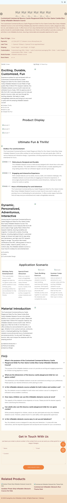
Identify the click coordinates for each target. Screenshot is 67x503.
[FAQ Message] (63, 450)
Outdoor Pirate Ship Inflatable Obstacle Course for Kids (16, 490)
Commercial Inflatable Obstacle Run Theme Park (47, 488)
